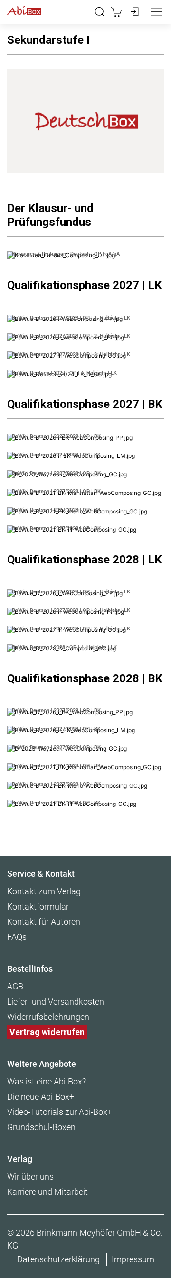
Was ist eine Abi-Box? (46, 1081)
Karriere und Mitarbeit (47, 1192)
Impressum (133, 1259)
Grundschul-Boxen (41, 1127)
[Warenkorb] (116, 12)
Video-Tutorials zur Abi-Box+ (59, 1112)
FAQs (17, 937)
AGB (15, 986)
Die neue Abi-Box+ (40, 1097)
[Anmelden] (133, 12)
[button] (99, 12)
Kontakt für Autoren (43, 922)
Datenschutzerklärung (58, 1259)
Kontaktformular (38, 906)
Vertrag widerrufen (47, 1032)
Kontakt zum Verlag (44, 891)
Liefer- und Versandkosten (55, 1002)
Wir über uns (30, 1176)
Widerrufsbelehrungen (48, 1017)
